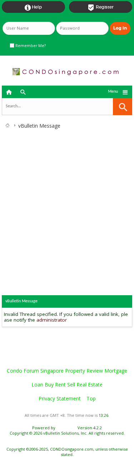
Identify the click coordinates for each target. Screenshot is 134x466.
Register (101, 7)
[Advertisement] (67, 200)
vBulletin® (66, 427)
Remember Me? (30, 45)
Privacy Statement (60, 398)
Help (33, 7)
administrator (51, 320)
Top (91, 398)
